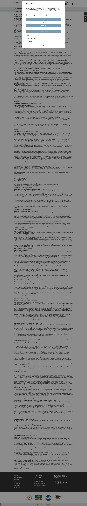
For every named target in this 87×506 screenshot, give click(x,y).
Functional (30, 14)
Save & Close (43, 25)
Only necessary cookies (43, 31)
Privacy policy (43, 45)
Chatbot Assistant (51, 14)
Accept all (43, 19)
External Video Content (39, 14)
